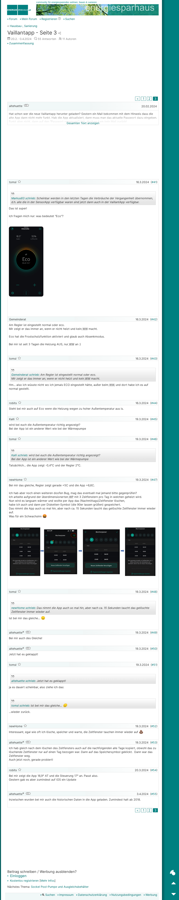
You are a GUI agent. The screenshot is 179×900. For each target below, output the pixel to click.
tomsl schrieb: (20, 705)
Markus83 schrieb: (23, 198)
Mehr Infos (48, 880)
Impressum (66, 894)
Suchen (70, 19)
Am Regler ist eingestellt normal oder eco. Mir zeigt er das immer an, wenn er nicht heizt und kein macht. (56, 377)
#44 (153, 403)
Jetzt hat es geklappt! (42, 681)
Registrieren (49, 19)
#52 (153, 726)
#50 (153, 648)
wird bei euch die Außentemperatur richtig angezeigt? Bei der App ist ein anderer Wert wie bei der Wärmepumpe (55, 457)
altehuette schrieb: (23, 681)
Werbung (151, 894)
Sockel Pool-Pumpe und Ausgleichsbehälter (60, 886)
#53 (153, 742)
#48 (153, 591)
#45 (153, 419)
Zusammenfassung (21, 43)
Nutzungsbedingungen (126, 894)
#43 (153, 358)
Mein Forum (29, 19)
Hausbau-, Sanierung (23, 26)
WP (70, 497)
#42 (153, 319)
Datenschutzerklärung (92, 894)
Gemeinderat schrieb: (25, 374)
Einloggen (18, 876)
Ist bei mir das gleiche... (42, 705)
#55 (153, 794)
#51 (154, 664)
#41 (154, 182)
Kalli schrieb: (19, 455)
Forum (13, 19)
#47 (153, 479)
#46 (153, 439)
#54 (153, 770)
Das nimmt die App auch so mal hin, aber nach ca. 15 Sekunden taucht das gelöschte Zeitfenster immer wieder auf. (80, 610)
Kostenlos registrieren (24, 880)
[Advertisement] (83, 71)
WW (85, 329)
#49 (153, 632)
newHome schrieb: (23, 608)
